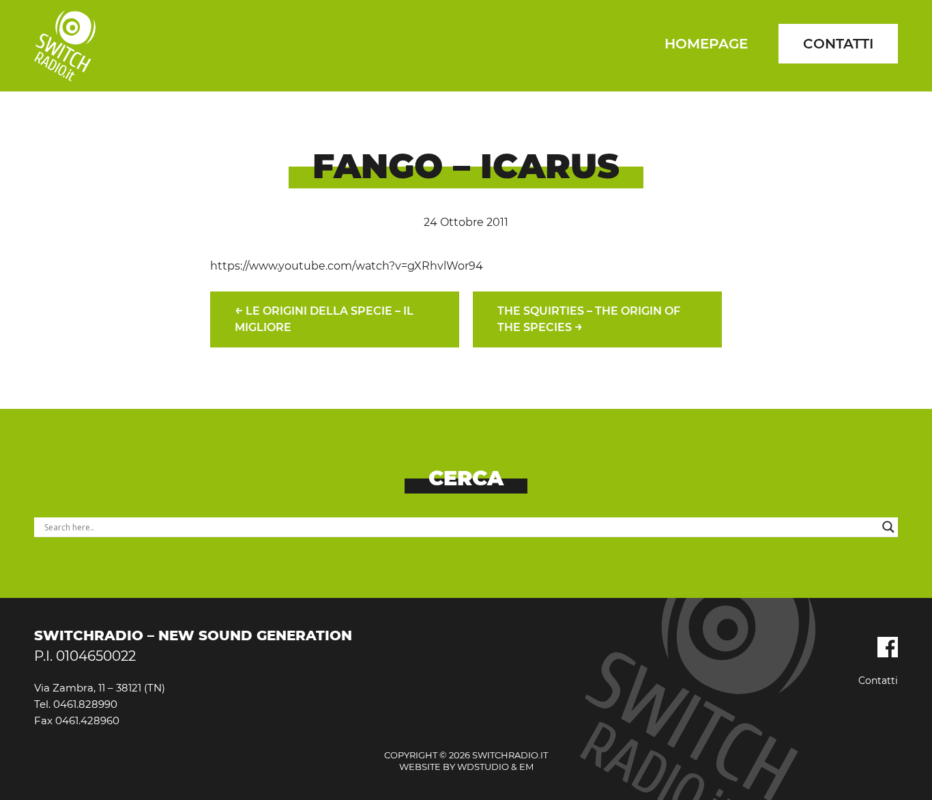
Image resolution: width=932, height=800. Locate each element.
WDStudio (483, 766)
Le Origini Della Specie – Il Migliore (324, 318)
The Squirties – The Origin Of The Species (588, 319)
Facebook (887, 647)
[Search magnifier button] (888, 527)
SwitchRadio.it (65, 45)
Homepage (706, 43)
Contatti (838, 43)
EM (526, 766)
